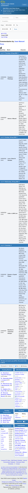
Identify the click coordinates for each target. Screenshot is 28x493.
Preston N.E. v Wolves (21, 452)
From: (2, 25)
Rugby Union (18, 401)
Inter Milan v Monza (20, 445)
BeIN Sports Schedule (16, 460)
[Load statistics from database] (24, 421)
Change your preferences (8, 481)
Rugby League (18, 399)
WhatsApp (24, 366)
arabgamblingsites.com (20, 472)
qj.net (23, 471)
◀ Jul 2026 (4, 33)
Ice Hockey (18, 393)
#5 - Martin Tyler (5, 422)
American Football (19, 374)
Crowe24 (3, 431)
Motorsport (17, 394)
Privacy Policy (18, 481)
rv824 (2, 439)
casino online (21, 473)
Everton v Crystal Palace (12, 275)
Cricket (17, 384)
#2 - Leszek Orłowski (6, 417)
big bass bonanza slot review (12, 469)
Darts (16, 388)
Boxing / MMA (18, 382)
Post (12, 366)
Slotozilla (8, 471)
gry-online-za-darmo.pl (5, 467)
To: (17, 25)
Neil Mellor (17, 453)
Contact (18, 463)
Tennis (16, 405)
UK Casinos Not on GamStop (16, 475)
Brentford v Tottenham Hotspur (11, 331)
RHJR (2, 441)
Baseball (17, 379)
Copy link (5, 366)
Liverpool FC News (5, 460)
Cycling (17, 386)
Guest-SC (3, 437)
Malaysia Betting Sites (13, 468)
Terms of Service (15, 485)
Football (25, 4)
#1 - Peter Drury (5, 415)
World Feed (24, 431)
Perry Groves (21, 442)
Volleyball (17, 406)
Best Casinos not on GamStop (16, 471)
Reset (15, 29)
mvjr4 (2, 447)
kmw (2, 435)
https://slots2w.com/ (5, 468)
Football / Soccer (19, 372)
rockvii (2, 445)
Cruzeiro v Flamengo (10, 77)
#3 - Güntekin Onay (6, 418)
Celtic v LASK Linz (12, 213)
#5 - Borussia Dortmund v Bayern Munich (6, 394)
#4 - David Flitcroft (5, 420)
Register (3, 3)
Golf (16, 389)
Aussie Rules (18, 377)
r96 (2, 443)
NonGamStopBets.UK (14, 467)
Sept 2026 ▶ (4, 37)
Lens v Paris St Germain (12, 159)
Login (7, 3)
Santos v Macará (12, 118)
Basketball (17, 381)
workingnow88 (4, 433)
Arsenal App (18, 443)
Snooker (17, 403)
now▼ (2, 53)
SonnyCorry (4, 449)
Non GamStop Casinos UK (13, 473)
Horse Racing (18, 391)
